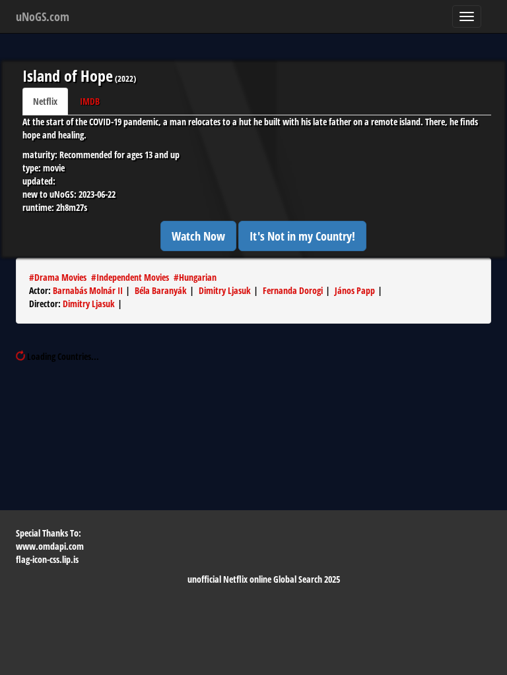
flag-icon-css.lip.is (47, 559)
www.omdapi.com (50, 546)
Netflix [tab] (45, 101)
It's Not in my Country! (302, 236)
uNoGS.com (42, 16)
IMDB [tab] (90, 101)
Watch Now (198, 236)
